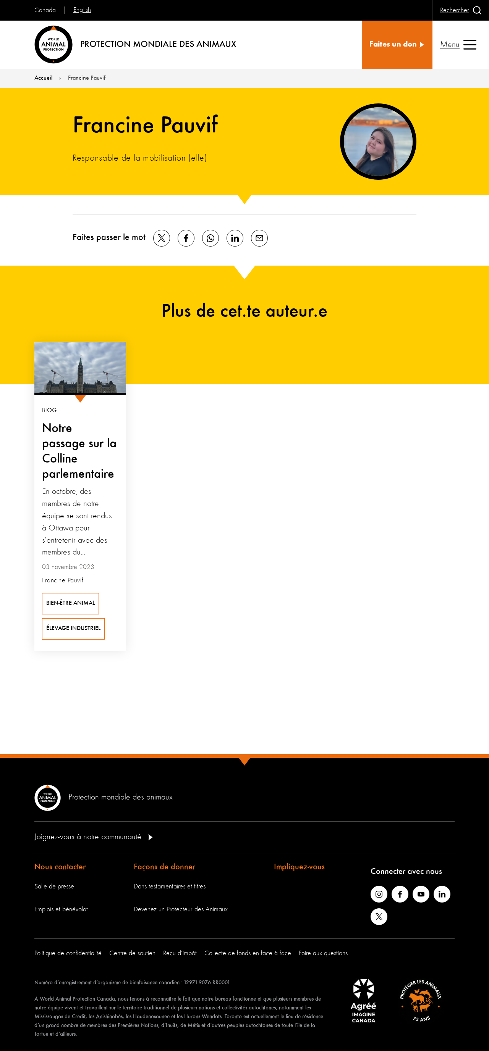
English (82, 9)
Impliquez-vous (299, 867)
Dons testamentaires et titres (170, 886)
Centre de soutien (132, 953)
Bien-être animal (70, 603)
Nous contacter (60, 867)
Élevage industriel (73, 628)
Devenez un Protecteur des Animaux (181, 909)
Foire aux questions (323, 953)
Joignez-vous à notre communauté (89, 837)
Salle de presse (54, 886)
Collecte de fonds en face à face (247, 953)
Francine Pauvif (62, 580)
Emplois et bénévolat (61, 909)
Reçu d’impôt (180, 953)
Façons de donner (164, 867)
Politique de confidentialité (68, 953)
